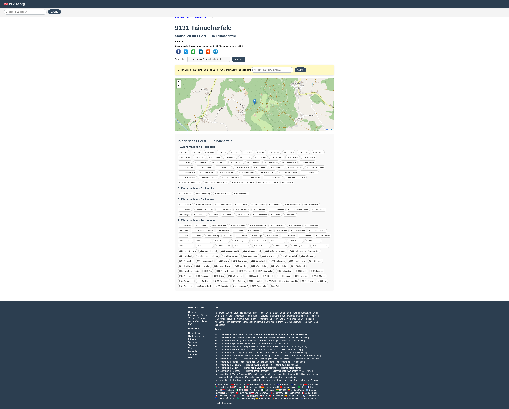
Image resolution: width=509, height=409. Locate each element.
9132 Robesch (318, 210)
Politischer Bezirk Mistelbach (282, 377)
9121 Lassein (243, 215)
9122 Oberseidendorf (252, 251)
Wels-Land (284, 343)
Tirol (190, 348)
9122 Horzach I (305, 236)
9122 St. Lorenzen (261, 246)
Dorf (315, 313)
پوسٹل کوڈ (270, 390)
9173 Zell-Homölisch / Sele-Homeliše (282, 281)
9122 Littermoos (295, 241)
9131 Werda (274, 152)
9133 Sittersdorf (307, 256)
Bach (275, 313)
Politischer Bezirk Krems (226, 362)
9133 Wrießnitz (277, 167)
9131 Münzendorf (204, 167)
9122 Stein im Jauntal (203, 210)
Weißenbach (293, 319)
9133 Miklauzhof (186, 261)
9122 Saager (257, 236)
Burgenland (193, 351)
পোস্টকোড (278, 398)
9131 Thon (196, 236)
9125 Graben (272, 236)
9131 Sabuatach (242, 210)
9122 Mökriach (295, 226)
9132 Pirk (248, 152)
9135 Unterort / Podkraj (295, 177)
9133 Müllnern (259, 210)
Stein (282, 319)
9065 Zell (275, 286)
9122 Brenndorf (185, 286)
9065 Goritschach (204, 286)
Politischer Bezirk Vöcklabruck (263, 334)
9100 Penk (322, 281)
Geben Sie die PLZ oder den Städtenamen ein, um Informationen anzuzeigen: (214, 70)
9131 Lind (213, 215)
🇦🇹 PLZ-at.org (14, 4)
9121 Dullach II (201, 226)
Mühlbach (259, 322)
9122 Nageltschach (299, 246)
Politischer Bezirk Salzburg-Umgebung (301, 356)
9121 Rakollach (185, 256)
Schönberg (220, 325)
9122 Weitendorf (241, 193)
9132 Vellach (287, 182)
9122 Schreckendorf (208, 251)
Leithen (308, 322)
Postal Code (269, 384)
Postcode (254, 384)
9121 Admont (241, 236)
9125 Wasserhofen (279, 266)
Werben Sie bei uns (197, 321)
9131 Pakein (318, 152)
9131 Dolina (219, 276)
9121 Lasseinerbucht (230, 251)
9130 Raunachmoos (315, 167)
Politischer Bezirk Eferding (255, 365)
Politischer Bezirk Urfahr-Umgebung (290, 346)
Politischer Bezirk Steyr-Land (228, 380)
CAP (241, 390)
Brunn (280, 322)
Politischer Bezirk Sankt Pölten (229, 337)
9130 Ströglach (236, 162)
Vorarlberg (193, 354)
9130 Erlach (289, 152)
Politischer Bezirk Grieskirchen (293, 334)
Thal (248, 316)
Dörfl (217, 316)
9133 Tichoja (245, 157)
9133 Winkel (199, 157)
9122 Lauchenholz (241, 246)
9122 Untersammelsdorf (275, 251)
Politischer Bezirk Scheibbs (293, 353)
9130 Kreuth (303, 152)
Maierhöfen (220, 319)
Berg (289, 313)
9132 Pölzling (184, 162)
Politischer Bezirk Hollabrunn (229, 377)
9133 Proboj (238, 231)
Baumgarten (305, 313)
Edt (222, 316)
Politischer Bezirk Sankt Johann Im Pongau (297, 380)
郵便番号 (254, 396)
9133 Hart (261, 152)
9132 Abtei (275, 215)
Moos (221, 313)
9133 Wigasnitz (253, 162)
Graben (229, 316)
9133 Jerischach (260, 215)
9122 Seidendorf (313, 241)
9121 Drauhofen (298, 231)
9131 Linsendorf (186, 167)
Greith (288, 322)
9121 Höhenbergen (317, 231)
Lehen (248, 313)
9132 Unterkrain (259, 167)
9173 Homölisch (255, 281)
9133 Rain (183, 236)
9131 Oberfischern (207, 172)
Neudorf (231, 319)
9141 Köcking (307, 281)
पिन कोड (282, 390)
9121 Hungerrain (203, 241)
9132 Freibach (308, 157)
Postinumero (294, 393)
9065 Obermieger (250, 256)
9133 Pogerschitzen (251, 177)
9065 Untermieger (269, 256)
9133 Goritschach (276, 210)
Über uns (192, 312)
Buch (246, 319)
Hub (283, 316)
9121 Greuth (268, 276)
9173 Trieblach (185, 266)
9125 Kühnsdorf (222, 286)
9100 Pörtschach (222, 281)
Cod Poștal (278, 393)
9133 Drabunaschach (208, 177)
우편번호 (229, 393)
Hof (241, 313)
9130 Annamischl (289, 162)
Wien (190, 357)
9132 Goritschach (222, 193)
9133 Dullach (230, 157)
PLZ (265, 396)
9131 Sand (209, 152)
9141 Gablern (239, 281)
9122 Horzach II (259, 241)
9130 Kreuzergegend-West (216, 182)
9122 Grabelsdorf (238, 226)
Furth (253, 319)
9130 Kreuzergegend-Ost (190, 182)
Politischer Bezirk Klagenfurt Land (231, 346)
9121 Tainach (253, 231)
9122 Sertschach (258, 261)
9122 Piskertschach (187, 251)
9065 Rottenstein (284, 271)
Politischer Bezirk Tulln (260, 374)
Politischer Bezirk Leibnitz (227, 359)
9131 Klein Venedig (230, 256)
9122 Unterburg (212, 236)
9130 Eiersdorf (241, 266)
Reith (261, 313)
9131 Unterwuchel (289, 256)
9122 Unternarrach (223, 205)
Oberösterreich (195, 333)
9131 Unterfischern (187, 177)
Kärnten (192, 339)
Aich (295, 313)
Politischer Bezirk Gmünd (285, 374)
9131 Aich (196, 152)
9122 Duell (227, 236)
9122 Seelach (185, 226)
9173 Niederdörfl (298, 266)
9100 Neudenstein (277, 261)
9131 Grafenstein (219, 226)
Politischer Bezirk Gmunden (306, 359)
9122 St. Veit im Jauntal (268, 182)
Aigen (229, 313)
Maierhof (291, 316)
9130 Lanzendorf (240, 286)
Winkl (268, 313)
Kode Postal (223, 384)
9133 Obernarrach (187, 172)
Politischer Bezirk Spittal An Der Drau (232, 343)
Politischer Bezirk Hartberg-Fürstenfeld (263, 356)
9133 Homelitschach (230, 177)
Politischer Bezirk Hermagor (228, 371)
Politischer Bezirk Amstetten (256, 371)
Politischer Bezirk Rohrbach (290, 340)
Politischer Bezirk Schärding (228, 340)
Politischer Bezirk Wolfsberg (254, 359)
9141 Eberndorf (284, 276)
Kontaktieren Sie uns (198, 315)
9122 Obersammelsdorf (298, 210)
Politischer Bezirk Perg (291, 349)
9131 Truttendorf (203, 266)
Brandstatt (247, 322)
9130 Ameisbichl (271, 162)
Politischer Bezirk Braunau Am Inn (231, 334)
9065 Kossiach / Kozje (225, 271)
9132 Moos (235, 152)
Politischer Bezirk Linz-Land (228, 365)
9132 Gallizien (241, 205)
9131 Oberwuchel (265, 271)
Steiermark (193, 342)
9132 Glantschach (203, 205)
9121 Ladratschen (204, 246)
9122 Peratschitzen (222, 266)
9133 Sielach (301, 271)
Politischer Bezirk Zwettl (260, 346)
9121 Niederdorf (221, 241)
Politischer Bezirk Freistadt (264, 343)
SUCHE (54, 12)
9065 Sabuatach (224, 210)
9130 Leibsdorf (301, 276)
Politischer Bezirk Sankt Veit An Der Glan (288, 337)
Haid (254, 316)
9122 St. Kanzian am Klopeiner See (304, 251)
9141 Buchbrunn (240, 261)
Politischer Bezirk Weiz (280, 359)
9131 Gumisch (185, 205)
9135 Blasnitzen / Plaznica (243, 182)
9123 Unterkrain (186, 246)
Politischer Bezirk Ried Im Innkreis (259, 340)
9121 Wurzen (281, 231)
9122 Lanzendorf (277, 241)
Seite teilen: (180, 59)
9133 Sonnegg (317, 271)
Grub (236, 313)
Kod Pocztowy (261, 393)
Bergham (236, 322)
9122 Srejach (223, 261)
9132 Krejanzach (241, 167)
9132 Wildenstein (311, 205)
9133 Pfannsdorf (203, 276)
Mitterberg (263, 316)
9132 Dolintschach (246, 172)
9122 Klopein (289, 215)
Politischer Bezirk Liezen (226, 368)
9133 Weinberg (201, 162)
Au (216, 313)
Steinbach (275, 316)
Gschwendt (298, 322)
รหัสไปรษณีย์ (254, 390)
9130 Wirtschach (307, 162)
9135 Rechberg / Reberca (207, 256)
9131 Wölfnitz (292, 157)
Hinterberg (263, 319)
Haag (310, 319)
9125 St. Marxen (186, 281)
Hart (255, 313)
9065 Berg (183, 231)
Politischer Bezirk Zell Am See (284, 365)
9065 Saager (184, 215)
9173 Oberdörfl (315, 261)
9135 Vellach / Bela (266, 172)
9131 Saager (199, 215)
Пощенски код (247, 398)
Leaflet (330, 130)
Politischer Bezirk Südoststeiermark (231, 349)
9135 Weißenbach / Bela (202, 231)
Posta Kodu (244, 393)
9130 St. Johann (219, 162)
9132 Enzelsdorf (258, 205)
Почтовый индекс (226, 398)
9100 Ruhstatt (252, 276)
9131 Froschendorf (258, 226)
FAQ (190, 324)
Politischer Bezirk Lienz (310, 374)
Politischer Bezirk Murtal (289, 368)
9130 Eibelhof (260, 157)
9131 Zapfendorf (223, 167)
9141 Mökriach (311, 226)
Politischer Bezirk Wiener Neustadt (231, 374)
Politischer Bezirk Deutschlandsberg (257, 362)
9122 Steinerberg (203, 193)
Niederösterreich (196, 336)
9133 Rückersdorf (292, 205)
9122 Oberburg (288, 236)
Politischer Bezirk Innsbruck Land (259, 380)
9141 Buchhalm (203, 281)
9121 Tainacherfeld (320, 246)
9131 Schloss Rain (226, 172)
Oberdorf (274, 319)
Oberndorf (239, 316)
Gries (303, 319)
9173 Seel (267, 231)
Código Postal (253, 387)
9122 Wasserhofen (259, 266)
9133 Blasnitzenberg (272, 177)
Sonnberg (302, 316)
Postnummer (265, 398)
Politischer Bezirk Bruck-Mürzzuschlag (258, 368)
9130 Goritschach (295, 167)
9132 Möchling (185, 193)
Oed (316, 322)
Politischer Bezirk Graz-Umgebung (231, 353)
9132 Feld (222, 152)
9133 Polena (184, 157)
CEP (303, 387)
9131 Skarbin (274, 205)
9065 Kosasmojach (205, 261)
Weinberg (313, 316)
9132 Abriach (184, 210)
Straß (282, 313)
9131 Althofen (228, 215)
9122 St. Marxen (319, 276)
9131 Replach (214, 157)
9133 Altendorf (185, 276)
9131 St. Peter (277, 157)
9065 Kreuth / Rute (297, 261)
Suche (300, 70)
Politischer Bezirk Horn (256, 377)
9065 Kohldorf (223, 231)
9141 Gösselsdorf (246, 271)
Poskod (238, 387)
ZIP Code (240, 396)
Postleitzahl (239, 384)
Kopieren (239, 59)
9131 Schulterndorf (309, 172)
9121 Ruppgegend (240, 241)
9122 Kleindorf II (280, 246)
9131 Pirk (208, 271)
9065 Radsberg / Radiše (189, 271)
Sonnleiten (270, 322)
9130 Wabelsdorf (235, 276)
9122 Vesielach (185, 241)
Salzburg (192, 345)
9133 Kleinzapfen (277, 226)
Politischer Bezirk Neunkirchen (290, 362)
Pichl (228, 322)
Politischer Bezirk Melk (256, 337)
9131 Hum (183, 152)
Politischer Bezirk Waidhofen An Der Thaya (291, 371)
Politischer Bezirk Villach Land (263, 353)
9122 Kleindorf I (223, 246)
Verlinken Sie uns (196, 318)
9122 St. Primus (323, 236)
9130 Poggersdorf (259, 286)
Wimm (240, 319)
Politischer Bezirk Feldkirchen (229, 356)
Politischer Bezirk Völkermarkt (264, 349)
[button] (254, 102)
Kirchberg (219, 322)
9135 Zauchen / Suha (288, 172)
